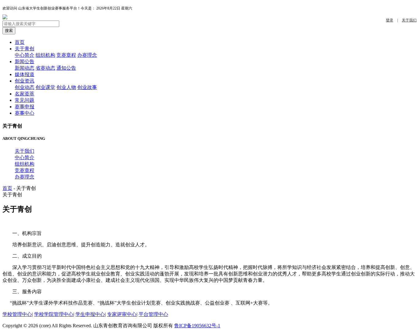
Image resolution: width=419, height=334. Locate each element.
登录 (389, 20)
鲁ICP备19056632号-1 (197, 325)
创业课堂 (45, 87)
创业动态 (24, 87)
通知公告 (66, 68)
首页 (20, 42)
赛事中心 (24, 113)
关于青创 (24, 48)
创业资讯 (24, 80)
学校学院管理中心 (53, 314)
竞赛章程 (66, 55)
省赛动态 (45, 68)
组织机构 (45, 55)
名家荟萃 (24, 93)
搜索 (9, 30)
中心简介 (24, 55)
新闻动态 (24, 68)
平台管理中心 (153, 314)
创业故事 (87, 87)
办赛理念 (87, 55)
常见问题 (24, 100)
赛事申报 (24, 106)
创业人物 (66, 87)
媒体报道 (24, 74)
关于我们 (409, 20)
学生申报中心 (90, 314)
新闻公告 (24, 61)
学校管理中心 (17, 314)
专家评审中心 (121, 314)
